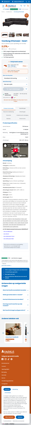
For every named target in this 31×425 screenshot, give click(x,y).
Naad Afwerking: (7, 81)
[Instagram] (5, 359)
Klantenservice (5, 363)
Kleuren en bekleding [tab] (8, 111)
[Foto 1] (5, 34)
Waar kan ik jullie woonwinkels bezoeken (14, 290)
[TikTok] (8, 359)
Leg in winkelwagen (14, 89)
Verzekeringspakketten (7, 381)
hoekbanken (9, 11)
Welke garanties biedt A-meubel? (13, 294)
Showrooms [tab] (22, 118)
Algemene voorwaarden (18, 421)
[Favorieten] (24, 5)
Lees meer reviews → (7, 265)
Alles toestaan (9, 417)
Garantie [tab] (8, 115)
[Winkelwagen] (27, 5)
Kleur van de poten (7, 75)
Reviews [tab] (9, 118)
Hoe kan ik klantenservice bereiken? (13, 299)
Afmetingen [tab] (22, 111)
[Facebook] (2, 359)
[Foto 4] (26, 34)
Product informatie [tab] (8, 108)
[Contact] (26, 2)
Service (3, 378)
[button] (15, 22)
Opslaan (20, 417)
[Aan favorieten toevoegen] (26, 89)
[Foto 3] (19, 34)
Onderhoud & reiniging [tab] (22, 115)
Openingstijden (5, 369)
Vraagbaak (4, 383)
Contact (4, 366)
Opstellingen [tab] (22, 108)
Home (3, 11)
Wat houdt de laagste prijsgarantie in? (14, 310)
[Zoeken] (21, 5)
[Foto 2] (12, 34)
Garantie (4, 375)
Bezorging (4, 372)
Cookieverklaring (7, 421)
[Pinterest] (11, 359)
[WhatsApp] (29, 2)
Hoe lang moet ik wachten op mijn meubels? (12, 304)
